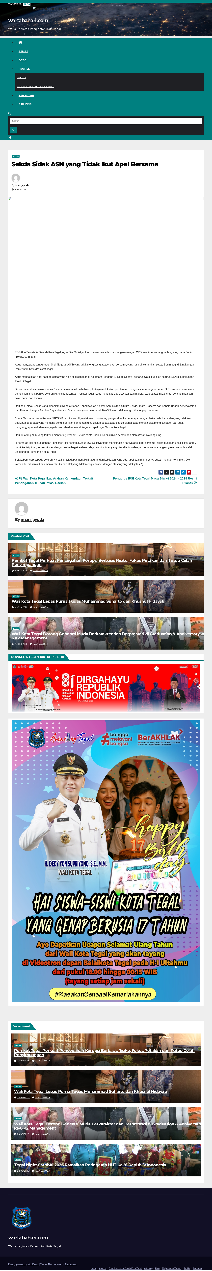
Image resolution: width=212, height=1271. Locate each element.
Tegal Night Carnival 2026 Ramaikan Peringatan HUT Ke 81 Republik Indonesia (90, 1164)
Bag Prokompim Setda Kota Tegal (35, 86)
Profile (24, 68)
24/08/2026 (23, 1061)
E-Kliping (25, 104)
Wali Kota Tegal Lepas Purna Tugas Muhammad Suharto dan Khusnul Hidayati (88, 601)
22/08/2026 (23, 1171)
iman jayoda (22, 185)
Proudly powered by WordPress (23, 1264)
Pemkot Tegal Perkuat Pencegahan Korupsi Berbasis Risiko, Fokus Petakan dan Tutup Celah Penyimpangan (102, 562)
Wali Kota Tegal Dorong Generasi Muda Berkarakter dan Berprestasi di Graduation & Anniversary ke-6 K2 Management (109, 635)
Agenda (21, 77)
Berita (23, 51)
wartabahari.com (28, 20)
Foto (22, 60)
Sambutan (26, 95)
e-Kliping (148, 1268)
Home (93, 1268)
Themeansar (71, 1264)
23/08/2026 (23, 1097)
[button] (9, 113)
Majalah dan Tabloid (171, 1268)
